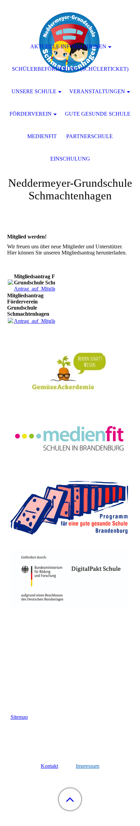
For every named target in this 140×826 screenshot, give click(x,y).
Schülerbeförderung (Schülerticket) (70, 69)
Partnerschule (89, 136)
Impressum (87, 766)
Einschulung (70, 159)
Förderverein (31, 114)
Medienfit (42, 136)
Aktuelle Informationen (68, 46)
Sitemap (19, 717)
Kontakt (49, 766)
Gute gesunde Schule (97, 114)
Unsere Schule (34, 91)
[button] (70, 799)
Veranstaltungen (97, 91)
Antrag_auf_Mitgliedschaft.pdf (47, 289)
